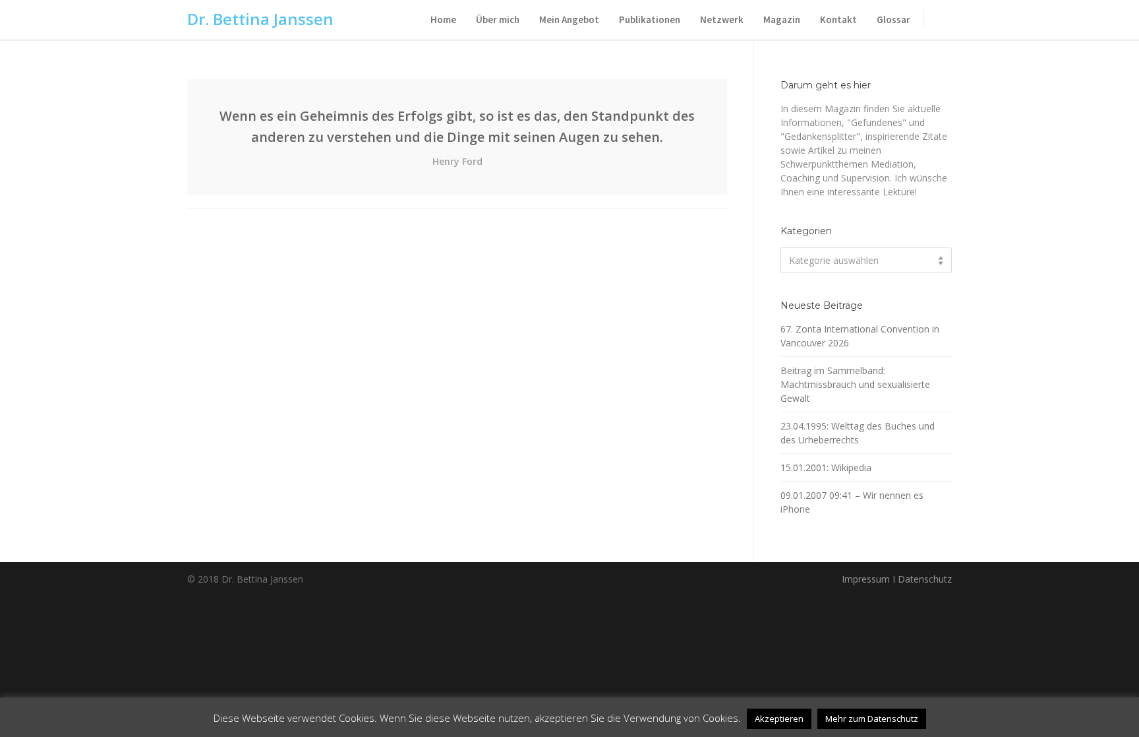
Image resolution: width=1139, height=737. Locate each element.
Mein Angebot (569, 19)
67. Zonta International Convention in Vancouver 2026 (859, 336)
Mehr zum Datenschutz (871, 718)
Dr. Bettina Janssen (260, 19)
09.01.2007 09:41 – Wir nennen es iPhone (851, 502)
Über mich (497, 19)
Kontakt (838, 19)
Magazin (781, 19)
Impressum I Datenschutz (897, 579)
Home (443, 19)
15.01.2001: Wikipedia (825, 467)
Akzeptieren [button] (779, 718)
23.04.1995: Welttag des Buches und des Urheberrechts (857, 433)
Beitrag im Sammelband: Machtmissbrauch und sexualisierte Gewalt (855, 384)
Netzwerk (722, 19)
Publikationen (649, 19)
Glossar (893, 19)
